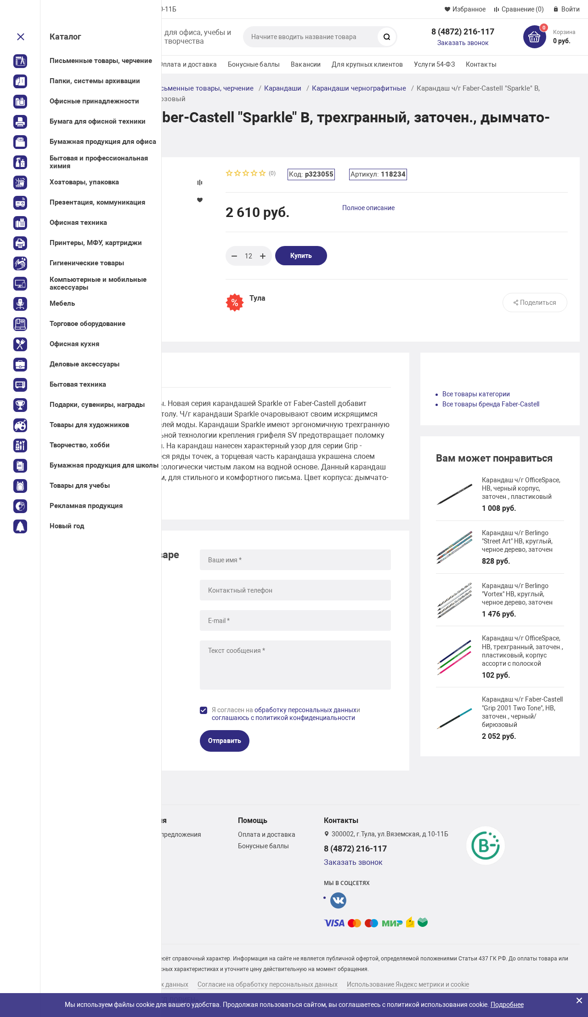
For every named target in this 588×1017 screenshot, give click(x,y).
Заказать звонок (463, 42)
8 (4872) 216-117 (462, 31)
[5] (263, 174)
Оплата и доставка (187, 64)
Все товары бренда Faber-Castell (490, 404)
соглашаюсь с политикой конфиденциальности (283, 717)
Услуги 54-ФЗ (434, 64)
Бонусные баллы (254, 64)
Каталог (65, 36)
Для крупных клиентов (367, 64)
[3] (246, 174)
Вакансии (306, 64)
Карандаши (282, 88)
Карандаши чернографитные (359, 88)
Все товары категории (476, 394)
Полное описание (368, 207)
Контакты (481, 64)
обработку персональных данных (305, 710)
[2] (238, 174)
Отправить (224, 740)
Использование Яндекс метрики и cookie (408, 984)
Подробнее (507, 1004)
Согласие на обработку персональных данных (268, 984)
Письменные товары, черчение (202, 88)
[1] (230, 174)
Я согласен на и (286, 714)
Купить (301, 255)
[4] (254, 174)
